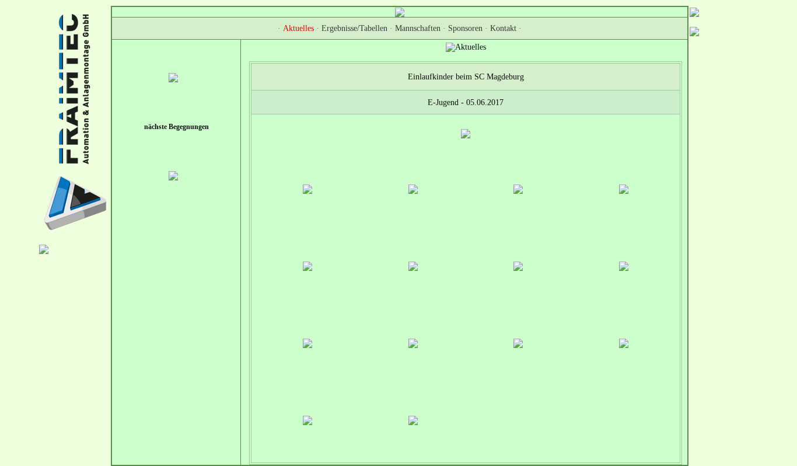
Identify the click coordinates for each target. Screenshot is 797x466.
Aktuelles (298, 28)
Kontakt (503, 28)
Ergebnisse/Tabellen (354, 28)
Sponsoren (465, 28)
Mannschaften (418, 28)
